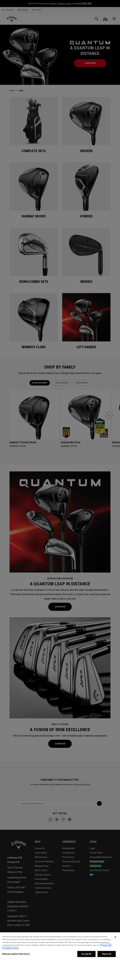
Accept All (86, 954)
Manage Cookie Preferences (16, 954)
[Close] (115, 937)
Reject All (106, 954)
